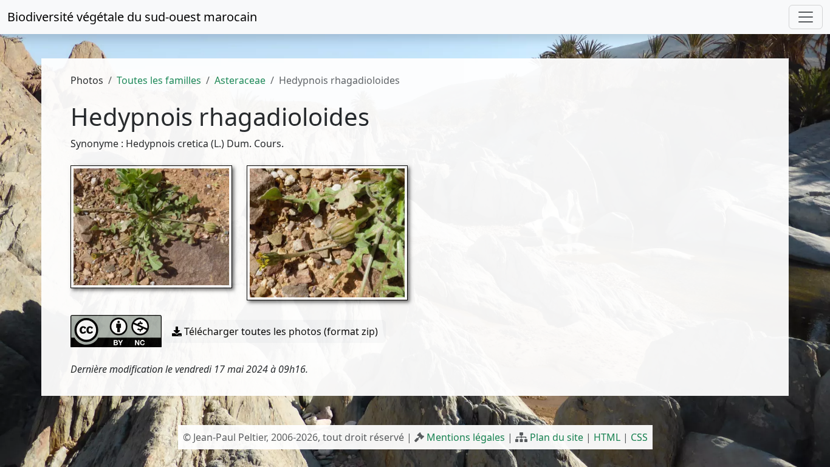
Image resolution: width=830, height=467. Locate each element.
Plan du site (556, 437)
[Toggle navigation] (806, 17)
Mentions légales (466, 437)
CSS (639, 437)
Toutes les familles (159, 80)
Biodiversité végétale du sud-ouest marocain (132, 17)
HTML (607, 437)
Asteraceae (240, 80)
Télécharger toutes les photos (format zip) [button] (280, 331)
